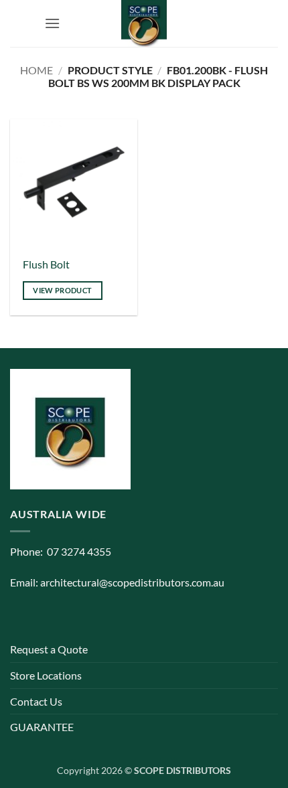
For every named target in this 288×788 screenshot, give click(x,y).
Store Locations (46, 675)
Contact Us (36, 701)
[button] (52, 23)
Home (36, 70)
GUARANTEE (42, 726)
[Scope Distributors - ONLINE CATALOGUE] (144, 23)
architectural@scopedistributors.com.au (132, 582)
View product (62, 290)
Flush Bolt (46, 264)
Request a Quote (49, 649)
